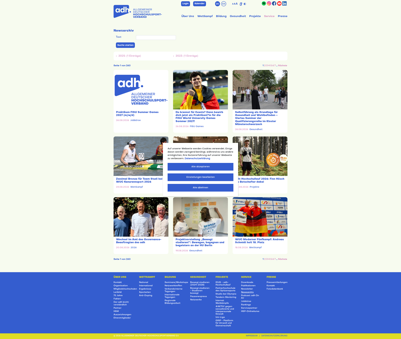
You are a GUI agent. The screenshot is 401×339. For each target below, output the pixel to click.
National (143, 282)
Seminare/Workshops (176, 282)
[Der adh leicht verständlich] (240, 4)
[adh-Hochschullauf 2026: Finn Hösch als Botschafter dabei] (260, 156)
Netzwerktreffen (173, 286)
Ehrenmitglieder (122, 318)
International (146, 286)
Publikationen (248, 286)
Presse (282, 16)
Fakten (117, 299)
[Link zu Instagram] (269, 3)
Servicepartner (249, 308)
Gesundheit (238, 16)
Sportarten (145, 292)
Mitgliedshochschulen (125, 289)
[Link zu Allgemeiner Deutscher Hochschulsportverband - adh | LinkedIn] (284, 3)
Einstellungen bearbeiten (200, 177)
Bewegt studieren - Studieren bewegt (199, 290)
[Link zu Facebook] (274, 3)
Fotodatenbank (275, 289)
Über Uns (187, 16)
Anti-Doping (145, 296)
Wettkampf (205, 16)
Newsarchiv (247, 292)
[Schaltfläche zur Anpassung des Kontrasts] (245, 3)
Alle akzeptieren (200, 167)
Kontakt (118, 282)
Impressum (252, 336)
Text (118, 37)
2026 (134, 248)
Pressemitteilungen (277, 282)
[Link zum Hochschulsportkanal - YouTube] (279, 3)
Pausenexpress (198, 296)
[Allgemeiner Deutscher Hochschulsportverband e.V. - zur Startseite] (138, 10)
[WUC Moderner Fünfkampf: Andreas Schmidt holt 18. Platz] (260, 217)
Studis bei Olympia (226, 294)
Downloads (247, 282)
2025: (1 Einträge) (129, 56)
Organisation (121, 286)
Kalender (200, 4)
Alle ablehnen (200, 188)
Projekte (255, 16)
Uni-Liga (220, 317)
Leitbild (118, 292)
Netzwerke (196, 300)
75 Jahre (118, 296)
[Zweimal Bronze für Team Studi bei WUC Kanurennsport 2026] (141, 156)
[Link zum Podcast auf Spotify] (264, 3)
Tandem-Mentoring (226, 297)
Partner (117, 308)
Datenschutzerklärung (274, 336)
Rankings (246, 305)
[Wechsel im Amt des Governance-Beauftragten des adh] (141, 217)
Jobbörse (135, 120)
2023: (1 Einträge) (187, 56)
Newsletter (247, 289)
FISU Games (197, 127)
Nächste (282, 66)
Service (269, 16)
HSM (116, 311)
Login (185, 4)
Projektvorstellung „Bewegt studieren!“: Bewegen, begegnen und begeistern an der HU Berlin (200, 242)
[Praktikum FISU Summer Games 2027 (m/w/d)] (141, 89)
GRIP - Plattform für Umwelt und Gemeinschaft (224, 323)
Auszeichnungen (122, 315)
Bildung (221, 16)
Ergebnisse (145, 289)
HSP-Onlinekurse (250, 311)
